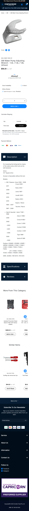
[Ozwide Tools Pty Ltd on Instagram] (9, 50)
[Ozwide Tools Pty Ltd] (10, 4)
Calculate (21, 125)
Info (14, 74)
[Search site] (26, 8)
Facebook (6, 468)
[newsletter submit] (25, 420)
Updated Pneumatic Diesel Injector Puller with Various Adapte (10, 322)
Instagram (6, 471)
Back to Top (14, 400)
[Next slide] (25, 316)
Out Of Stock (10, 388)
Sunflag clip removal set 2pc (10, 375)
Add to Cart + (15, 106)
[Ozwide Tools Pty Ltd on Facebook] (6, 50)
